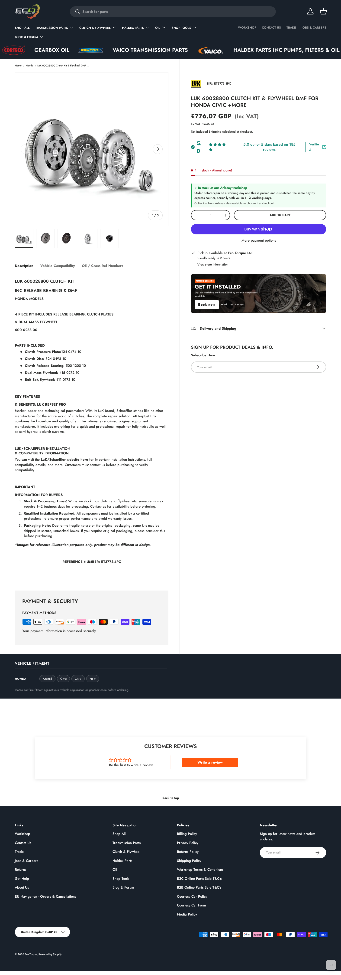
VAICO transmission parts (116, 50)
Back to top (170, 798)
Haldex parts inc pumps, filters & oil (253, 50)
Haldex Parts (133, 28)
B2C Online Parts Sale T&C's (199, 878)
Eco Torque (31, 954)
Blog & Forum (26, 37)
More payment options (258, 240)
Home (18, 65)
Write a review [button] (210, 762)
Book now (206, 304)
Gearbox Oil (18, 50)
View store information (212, 264)
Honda (29, 65)
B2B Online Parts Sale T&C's (199, 887)
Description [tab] (24, 265)
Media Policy (187, 914)
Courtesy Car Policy (192, 896)
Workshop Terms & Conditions (200, 869)
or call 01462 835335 (232, 304)
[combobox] (173, 11)
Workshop (247, 27)
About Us (22, 887)
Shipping (215, 131)
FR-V (93, 678)
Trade (291, 27)
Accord (47, 678)
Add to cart (280, 215)
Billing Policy (187, 833)
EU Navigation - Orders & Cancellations (45, 896)
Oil (157, 28)
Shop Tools (181, 28)
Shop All (22, 28)
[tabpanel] (91, 427)
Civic (63, 678)
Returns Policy (188, 851)
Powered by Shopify (50, 954)
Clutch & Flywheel (95, 28)
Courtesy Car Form (191, 905)
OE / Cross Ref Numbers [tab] (102, 265)
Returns (20, 869)
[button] (323, 11)
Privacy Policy (187, 842)
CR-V (78, 678)
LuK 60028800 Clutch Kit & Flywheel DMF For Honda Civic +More (63, 65)
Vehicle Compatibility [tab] (57, 265)
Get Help (22, 878)
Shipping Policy (189, 860)
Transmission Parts (51, 28)
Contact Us (271, 27)
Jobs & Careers (314, 27)
